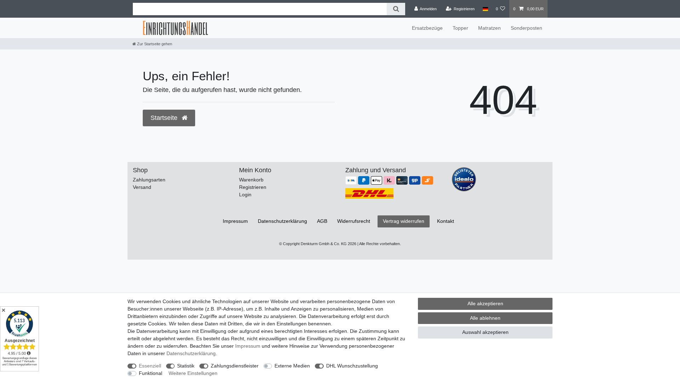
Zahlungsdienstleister (235, 366)
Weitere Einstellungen (193, 373)
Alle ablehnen (485, 318)
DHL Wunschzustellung (352, 366)
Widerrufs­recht (353, 221)
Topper (460, 28)
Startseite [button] (165, 117)
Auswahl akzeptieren (485, 332)
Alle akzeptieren (485, 303)
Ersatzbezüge (427, 28)
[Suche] (396, 9)
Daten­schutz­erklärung (282, 221)
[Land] (485, 9)
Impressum (235, 221)
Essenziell (150, 366)
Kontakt (445, 221)
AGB (322, 221)
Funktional (150, 373)
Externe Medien (292, 366)
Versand (142, 187)
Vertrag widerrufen (403, 221)
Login (245, 194)
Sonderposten (526, 28)
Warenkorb (251, 180)
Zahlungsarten (149, 180)
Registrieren (252, 187)
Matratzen (489, 28)
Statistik (185, 366)
